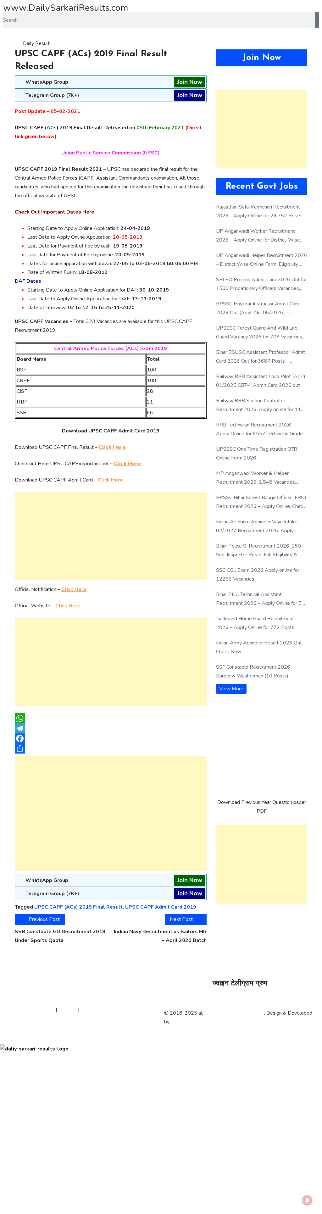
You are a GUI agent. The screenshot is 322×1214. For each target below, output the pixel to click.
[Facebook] (111, 738)
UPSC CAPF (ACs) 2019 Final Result (78, 907)
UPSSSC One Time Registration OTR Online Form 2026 (256, 453)
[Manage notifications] (307, 1200)
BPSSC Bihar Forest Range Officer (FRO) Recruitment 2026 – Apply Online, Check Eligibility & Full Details (261, 502)
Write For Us (95, 1009)
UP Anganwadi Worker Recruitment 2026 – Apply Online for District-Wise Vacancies (258, 236)
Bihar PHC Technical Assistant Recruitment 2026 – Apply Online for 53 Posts (260, 599)
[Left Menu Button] (3, 1040)
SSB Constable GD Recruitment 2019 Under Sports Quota (60, 936)
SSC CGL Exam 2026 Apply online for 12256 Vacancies (257, 574)
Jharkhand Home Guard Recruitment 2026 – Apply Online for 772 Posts (255, 623)
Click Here (110, 479)
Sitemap (67, 1009)
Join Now (189, 82)
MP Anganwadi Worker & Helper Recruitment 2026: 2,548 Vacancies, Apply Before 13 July (256, 478)
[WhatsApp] (111, 718)
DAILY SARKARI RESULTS (234, 1013)
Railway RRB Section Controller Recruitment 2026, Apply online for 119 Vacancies (260, 405)
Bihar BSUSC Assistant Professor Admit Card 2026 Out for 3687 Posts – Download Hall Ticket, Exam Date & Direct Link (260, 357)
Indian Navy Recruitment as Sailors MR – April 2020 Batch (160, 936)
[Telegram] (111, 728)
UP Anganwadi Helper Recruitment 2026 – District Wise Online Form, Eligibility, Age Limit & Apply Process (261, 260)
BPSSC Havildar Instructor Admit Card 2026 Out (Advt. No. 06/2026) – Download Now (258, 308)
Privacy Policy (39, 1009)
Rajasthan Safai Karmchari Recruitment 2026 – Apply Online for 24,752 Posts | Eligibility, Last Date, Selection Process (260, 211)
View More (231, 688)
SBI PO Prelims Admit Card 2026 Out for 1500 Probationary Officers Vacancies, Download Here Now (261, 284)
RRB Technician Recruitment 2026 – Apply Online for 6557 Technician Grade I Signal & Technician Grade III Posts (260, 429)
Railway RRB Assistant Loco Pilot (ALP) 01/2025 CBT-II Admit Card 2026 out (260, 381)
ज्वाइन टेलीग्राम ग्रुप (240, 983)
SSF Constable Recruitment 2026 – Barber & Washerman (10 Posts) (255, 671)
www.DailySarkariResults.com (65, 8)
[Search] (317, 20)
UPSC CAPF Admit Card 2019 (160, 907)
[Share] (111, 748)
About (13, 1009)
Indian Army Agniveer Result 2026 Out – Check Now (261, 647)
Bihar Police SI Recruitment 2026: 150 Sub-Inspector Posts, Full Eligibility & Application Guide (258, 551)
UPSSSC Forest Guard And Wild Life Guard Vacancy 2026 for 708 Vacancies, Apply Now (259, 333)
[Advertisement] (111, 536)
